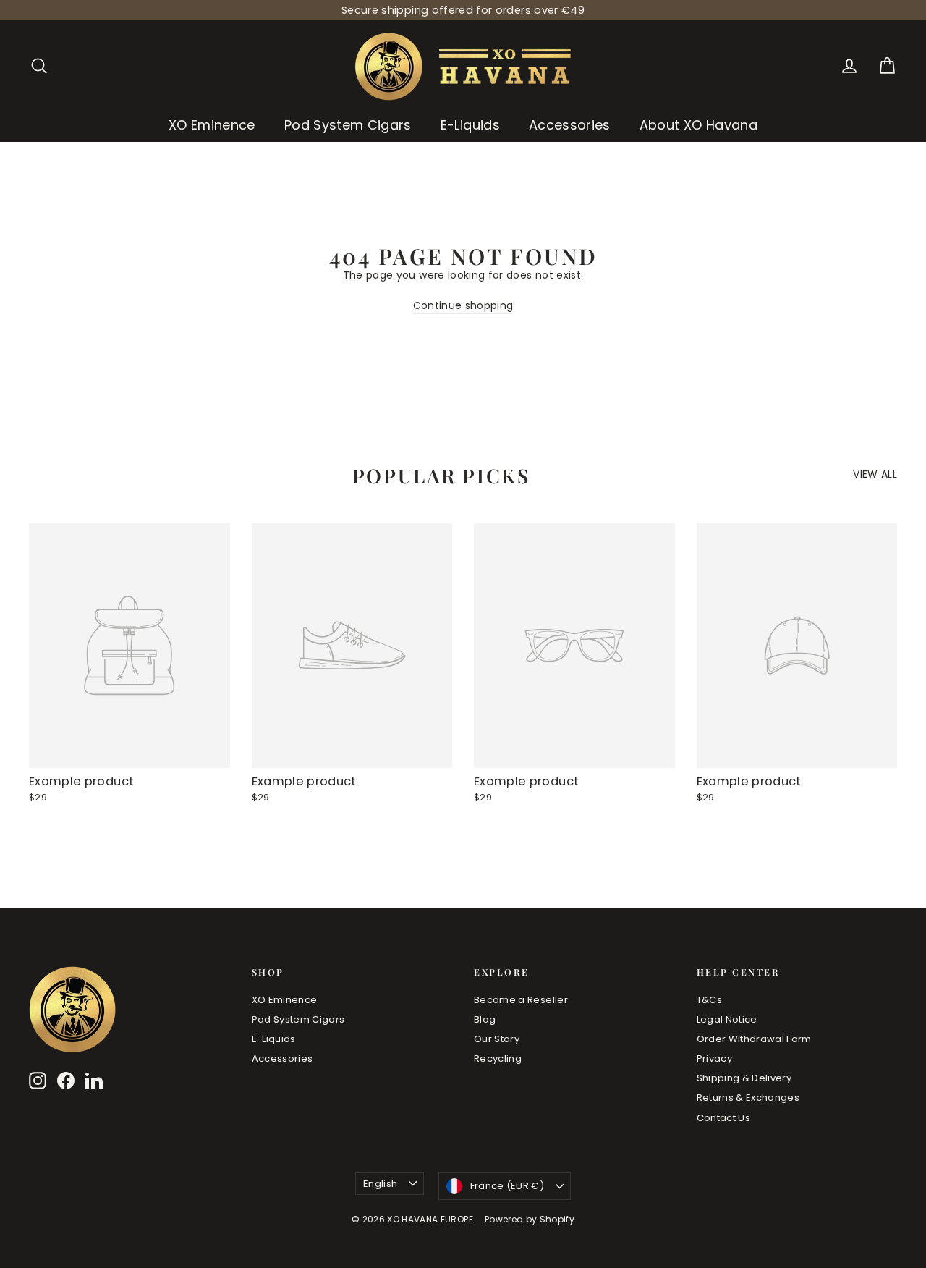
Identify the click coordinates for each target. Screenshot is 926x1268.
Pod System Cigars (348, 125)
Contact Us (724, 1118)
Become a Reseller (521, 1000)
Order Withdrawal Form (754, 1039)
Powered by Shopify (529, 1219)
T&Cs (709, 1000)
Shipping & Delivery (744, 1078)
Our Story (496, 1039)
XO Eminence (212, 125)
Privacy (714, 1058)
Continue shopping (463, 305)
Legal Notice (727, 1019)
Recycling (498, 1058)
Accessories (570, 125)
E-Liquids (470, 125)
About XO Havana (698, 125)
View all (875, 474)
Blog (485, 1019)
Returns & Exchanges (748, 1097)
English (380, 1184)
